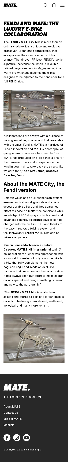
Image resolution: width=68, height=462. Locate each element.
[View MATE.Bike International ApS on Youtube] (26, 437)
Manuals (8, 425)
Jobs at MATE (12, 419)
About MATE (11, 406)
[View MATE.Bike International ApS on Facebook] (6, 437)
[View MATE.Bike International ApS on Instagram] (16, 437)
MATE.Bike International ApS (26, 449)
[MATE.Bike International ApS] (10, 5)
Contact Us (10, 412)
